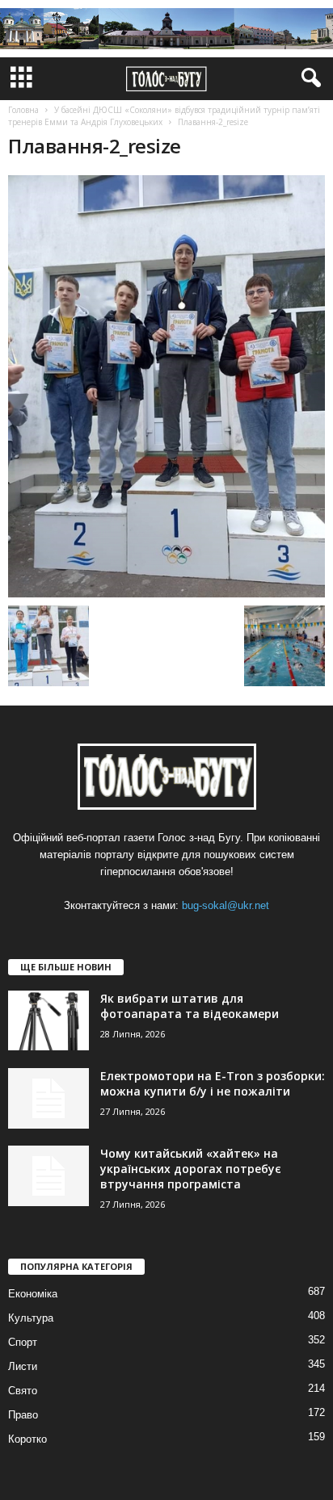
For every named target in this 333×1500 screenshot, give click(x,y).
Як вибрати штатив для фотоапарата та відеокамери (189, 1006)
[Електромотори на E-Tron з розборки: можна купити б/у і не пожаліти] (48, 1098)
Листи (22, 1366)
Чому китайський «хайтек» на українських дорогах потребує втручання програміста (190, 1169)
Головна (23, 109)
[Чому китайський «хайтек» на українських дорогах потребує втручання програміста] (48, 1176)
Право (23, 1415)
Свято (22, 1391)
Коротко (27, 1439)
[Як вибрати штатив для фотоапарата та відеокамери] (48, 1021)
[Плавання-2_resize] (166, 386)
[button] (308, 78)
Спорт (22, 1342)
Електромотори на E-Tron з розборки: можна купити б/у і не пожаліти (212, 1083)
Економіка (32, 1294)
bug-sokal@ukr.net (225, 905)
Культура (30, 1318)
